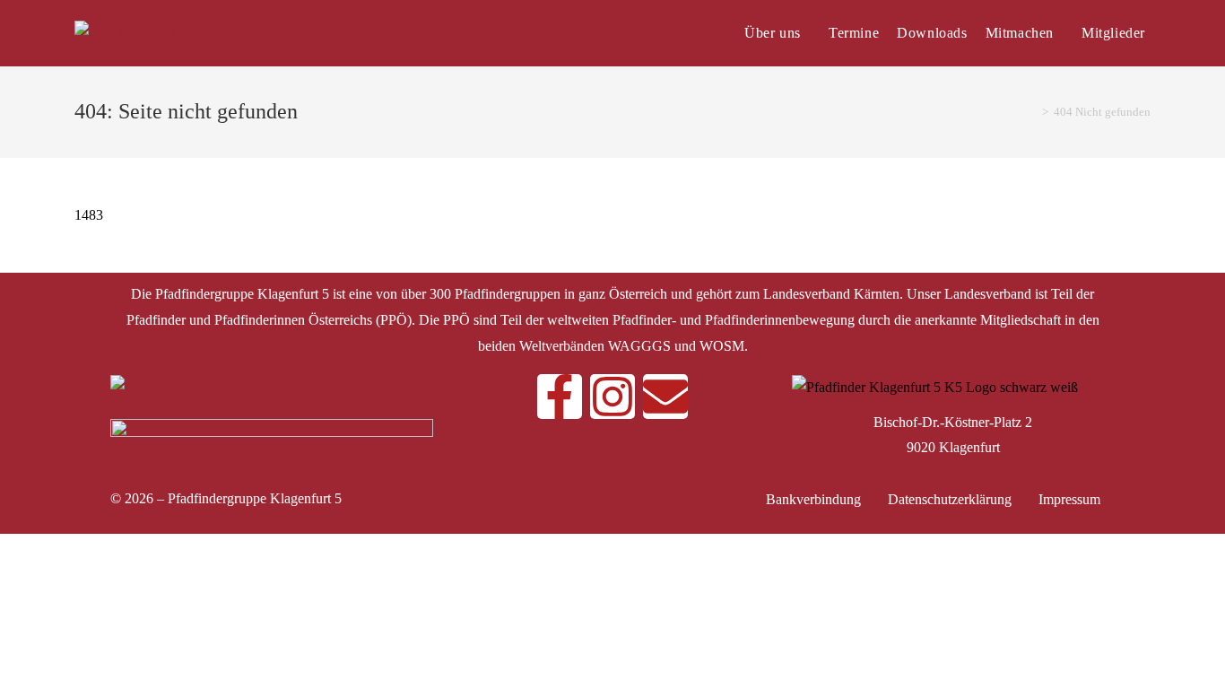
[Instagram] (612, 396)
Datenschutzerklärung (950, 499)
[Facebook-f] (559, 396)
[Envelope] (665, 396)
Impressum (1069, 499)
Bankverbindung (813, 499)
